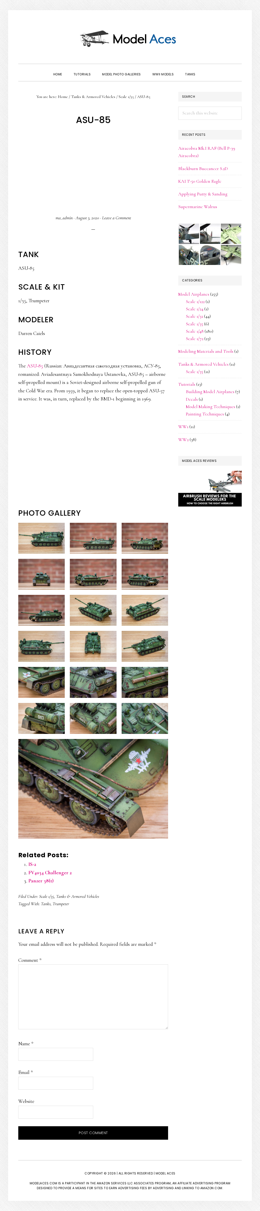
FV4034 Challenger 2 (50, 873)
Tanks (46, 903)
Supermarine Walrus (197, 206)
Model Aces (130, 38)
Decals (192, 399)
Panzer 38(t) (41, 881)
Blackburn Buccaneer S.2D (203, 168)
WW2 (183, 439)
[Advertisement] (93, 170)
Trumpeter (61, 903)
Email (25, 1072)
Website (26, 1101)
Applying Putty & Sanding (203, 194)
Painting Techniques (205, 414)
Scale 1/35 (46, 896)
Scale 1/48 (195, 331)
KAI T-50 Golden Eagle (199, 181)
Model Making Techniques (210, 406)
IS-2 (32, 864)
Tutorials (186, 384)
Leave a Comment (116, 218)
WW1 (183, 426)
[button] (207, 69)
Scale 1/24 (194, 309)
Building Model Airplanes (210, 391)
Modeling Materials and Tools (205, 351)
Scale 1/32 (194, 316)
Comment (29, 960)
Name (25, 1044)
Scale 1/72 (194, 338)
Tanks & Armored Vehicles (77, 896)
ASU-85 (35, 366)
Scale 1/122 (195, 301)
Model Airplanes (193, 294)
